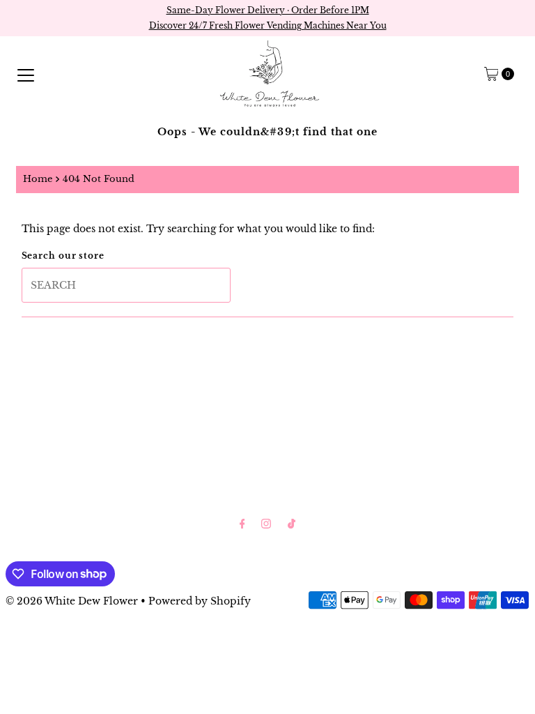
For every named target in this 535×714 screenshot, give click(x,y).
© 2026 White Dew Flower (72, 601)
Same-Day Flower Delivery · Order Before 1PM (267, 10)
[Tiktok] (291, 523)
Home (37, 179)
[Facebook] (242, 523)
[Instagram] (266, 523)
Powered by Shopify (199, 601)
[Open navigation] (26, 74)
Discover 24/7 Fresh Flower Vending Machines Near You (268, 25)
